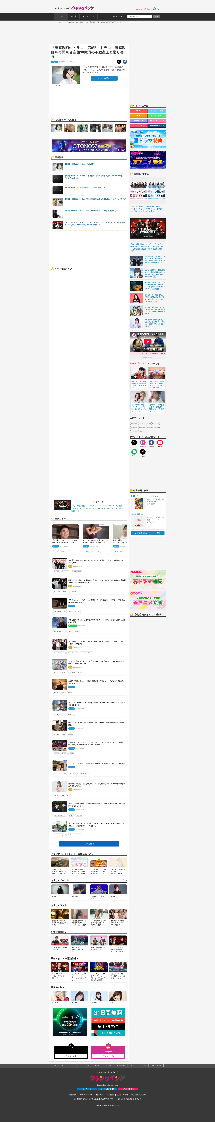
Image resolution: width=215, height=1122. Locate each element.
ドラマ (63, 714)
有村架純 (134, 427)
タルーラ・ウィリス (69, 773)
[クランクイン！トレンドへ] (142, 8)
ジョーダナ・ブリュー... (87, 653)
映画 (138, 111)
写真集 (149, 423)
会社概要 (72, 1095)
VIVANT (56, 692)
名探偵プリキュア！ (59, 631)
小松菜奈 (150, 427)
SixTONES (79, 815)
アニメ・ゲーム (157, 116)
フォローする (71, 1056)
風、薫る (56, 734)
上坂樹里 (70, 734)
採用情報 (110, 1095)
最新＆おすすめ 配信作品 (64, 958)
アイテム (143, 1065)
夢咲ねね (74, 591)
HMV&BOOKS (127, 1089)
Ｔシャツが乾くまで (59, 835)
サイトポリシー (86, 1095)
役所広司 (70, 692)
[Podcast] (134, 452)
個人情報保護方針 (138, 1095)
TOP (54, 22)
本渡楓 (76, 631)
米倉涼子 (56, 571)
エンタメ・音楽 (157, 111)
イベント (77, 1065)
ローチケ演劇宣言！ (77, 571)
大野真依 (87, 551)
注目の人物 (57, 987)
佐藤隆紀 (56, 753)
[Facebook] (151, 442)
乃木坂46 (156, 423)
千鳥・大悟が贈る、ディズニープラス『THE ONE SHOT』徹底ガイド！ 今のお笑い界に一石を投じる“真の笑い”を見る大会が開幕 (97, 508)
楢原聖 (70, 611)
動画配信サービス (157, 125)
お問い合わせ (122, 1095)
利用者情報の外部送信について (129, 1099)
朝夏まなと (57, 591)
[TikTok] (143, 452)
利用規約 (99, 1095)
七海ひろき (66, 591)
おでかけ (97, 1065)
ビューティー (121, 1065)
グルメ (87, 1065)
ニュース (61, 22)
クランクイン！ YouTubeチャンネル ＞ (153, 353)
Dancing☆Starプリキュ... (60, 672)
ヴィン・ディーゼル (73, 653)
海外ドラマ (138, 120)
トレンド (138, 125)
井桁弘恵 (56, 795)
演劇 (63, 795)
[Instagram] (143, 442)
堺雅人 (63, 692)
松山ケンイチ (77, 835)
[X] (134, 442)
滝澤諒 (79, 672)
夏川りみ (64, 753)
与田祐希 (142, 431)
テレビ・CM (71, 714)
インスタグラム (65, 551)
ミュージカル (65, 571)
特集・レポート (156, 1065)
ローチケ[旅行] (106, 1089)
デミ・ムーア (57, 773)
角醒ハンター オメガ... (60, 611)
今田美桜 (134, 423)
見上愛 (63, 734)
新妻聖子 (72, 753)
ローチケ (85, 1089)
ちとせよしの (118, 551)
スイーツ (109, 1065)
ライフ (133, 1065)
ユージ (56, 551)
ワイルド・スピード (59, 653)
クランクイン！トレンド (61, 1065)
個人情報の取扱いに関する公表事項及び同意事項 (93, 1099)
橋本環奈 (142, 427)
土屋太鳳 (134, 431)
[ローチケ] (156, 8)
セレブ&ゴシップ (157, 120)
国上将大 (77, 611)
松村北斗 (71, 815)
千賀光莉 (70, 631)
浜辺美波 (142, 423)
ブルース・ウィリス (82, 773)
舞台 (68, 795)
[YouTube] (160, 442)
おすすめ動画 (58, 931)
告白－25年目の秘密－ (60, 815)
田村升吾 (72, 672)
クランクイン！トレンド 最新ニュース (72, 853)
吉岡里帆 (158, 427)
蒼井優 (69, 835)
